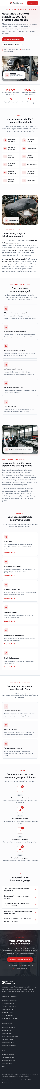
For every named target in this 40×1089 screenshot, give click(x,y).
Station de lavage (7, 1012)
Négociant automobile (8, 1027)
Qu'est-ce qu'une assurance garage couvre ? (20, 897)
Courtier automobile (8, 1042)
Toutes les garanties (8, 1057)
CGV (29, 1079)
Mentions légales (6, 1079)
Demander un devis (8, 1054)
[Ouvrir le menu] (4, 3)
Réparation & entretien (8, 1060)
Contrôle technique (7, 1009)
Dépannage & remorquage (10, 1018)
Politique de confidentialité (19, 1079)
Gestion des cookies (7, 1082)
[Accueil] (9, 982)
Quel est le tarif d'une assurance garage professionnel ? (20, 912)
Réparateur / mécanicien (9, 1000)
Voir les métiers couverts (12, 44)
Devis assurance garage (12, 39)
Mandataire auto (7, 1030)
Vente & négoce (7, 1063)
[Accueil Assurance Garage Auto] (16, 3)
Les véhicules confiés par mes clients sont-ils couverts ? (20, 905)
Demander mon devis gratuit (19, 959)
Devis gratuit (32, 3)
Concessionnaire (7, 1033)
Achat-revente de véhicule (10, 1036)
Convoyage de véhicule (9, 1045)
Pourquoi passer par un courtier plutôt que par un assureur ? (20, 920)
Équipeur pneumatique (9, 1006)
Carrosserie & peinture (8, 1003)
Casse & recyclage (7, 1015)
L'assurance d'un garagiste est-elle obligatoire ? (20, 889)
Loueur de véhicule (7, 1039)
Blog (3, 1066)
